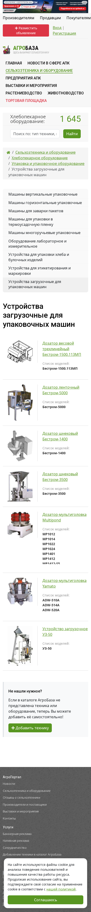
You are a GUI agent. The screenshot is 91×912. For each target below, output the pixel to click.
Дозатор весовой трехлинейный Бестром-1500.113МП (61, 349)
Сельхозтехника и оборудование (27, 791)
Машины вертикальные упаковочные (42, 194)
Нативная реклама (16, 840)
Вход (57, 27)
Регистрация (64, 33)
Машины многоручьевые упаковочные (44, 232)
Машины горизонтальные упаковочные (45, 202)
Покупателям (78, 17)
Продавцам (50, 17)
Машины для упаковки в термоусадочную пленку (30, 221)
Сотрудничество (15, 847)
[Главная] (8, 152)
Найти (72, 133)
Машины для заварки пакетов (35, 210)
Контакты (9, 818)
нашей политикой (61, 889)
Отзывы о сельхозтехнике (21, 797)
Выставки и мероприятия (21, 811)
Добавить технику (32, 727)
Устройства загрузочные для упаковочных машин (34, 284)
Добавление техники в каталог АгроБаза (32, 854)
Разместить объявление (26, 30)
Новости (9, 784)
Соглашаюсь (45, 899)
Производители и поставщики (25, 804)
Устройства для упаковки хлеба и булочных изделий (38, 257)
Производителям (18, 17)
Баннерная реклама (17, 834)
